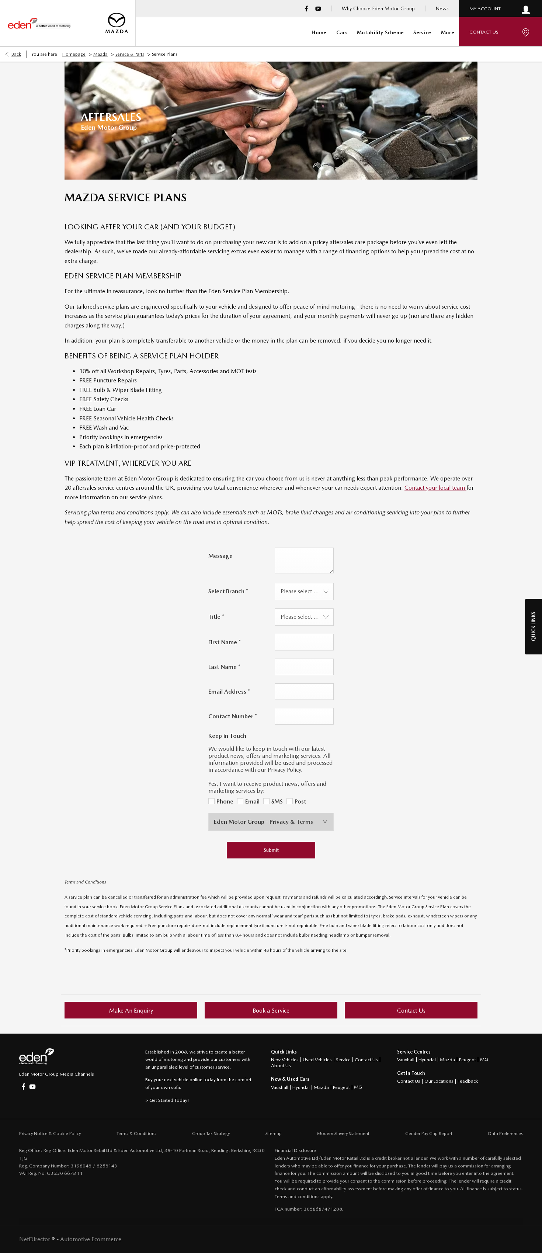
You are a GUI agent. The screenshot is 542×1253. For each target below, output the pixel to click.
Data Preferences (505, 1133)
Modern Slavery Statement (343, 1133)
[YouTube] (318, 8)
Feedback (468, 1081)
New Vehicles (285, 1059)
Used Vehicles (317, 1059)
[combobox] (304, 591)
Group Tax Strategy (211, 1133)
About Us (281, 1065)
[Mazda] (116, 23)
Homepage (74, 54)
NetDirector (35, 1239)
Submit (271, 850)
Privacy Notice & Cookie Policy (50, 1133)
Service (343, 1059)
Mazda (100, 54)
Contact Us (366, 1059)
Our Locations (439, 1081)
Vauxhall (279, 1087)
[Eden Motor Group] (38, 23)
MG (358, 1087)
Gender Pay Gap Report (428, 1133)
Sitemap (273, 1133)
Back (16, 54)
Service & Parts (129, 54)
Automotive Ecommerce (90, 1239)
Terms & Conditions (136, 1133)
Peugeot (341, 1087)
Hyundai (301, 1087)
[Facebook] (306, 8)
